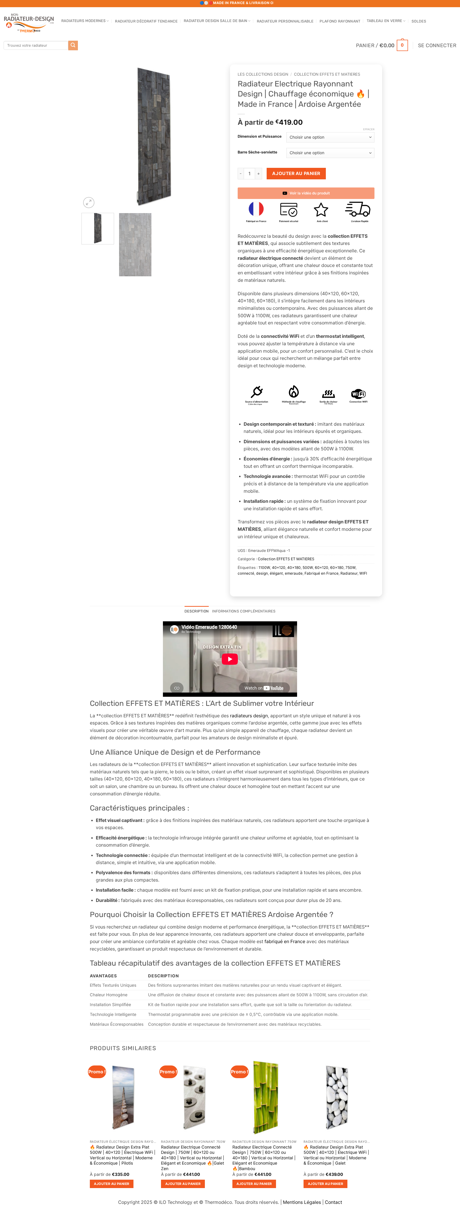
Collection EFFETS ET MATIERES (327, 74)
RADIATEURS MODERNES (83, 21)
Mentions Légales (302, 1202)
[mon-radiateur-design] (29, 21)
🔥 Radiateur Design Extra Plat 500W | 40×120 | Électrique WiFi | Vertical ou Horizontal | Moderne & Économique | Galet (336, 1155)
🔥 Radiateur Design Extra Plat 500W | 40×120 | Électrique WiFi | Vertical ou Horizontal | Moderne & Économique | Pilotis (122, 1155)
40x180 (294, 567)
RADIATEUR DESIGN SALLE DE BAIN (215, 21)
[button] (382, 45)
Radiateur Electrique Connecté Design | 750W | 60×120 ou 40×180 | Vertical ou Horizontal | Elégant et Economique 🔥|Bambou (264, 1157)
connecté (246, 573)
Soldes (419, 21)
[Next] (217, 136)
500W (308, 567)
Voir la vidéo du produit (310, 193)
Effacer (368, 129)
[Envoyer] (73, 45)
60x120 (321, 567)
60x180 (337, 567)
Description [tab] (196, 611)
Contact (333, 1202)
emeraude (294, 573)
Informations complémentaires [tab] (244, 611)
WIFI (363, 573)
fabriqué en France (284, 941)
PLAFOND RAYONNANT (340, 21)
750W (350, 567)
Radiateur (348, 573)
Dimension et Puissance (260, 136)
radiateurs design (249, 716)
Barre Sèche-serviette (257, 152)
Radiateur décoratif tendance (146, 21)
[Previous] (90, 136)
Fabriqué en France (322, 573)
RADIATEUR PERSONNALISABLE (285, 21)
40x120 (278, 567)
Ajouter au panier (296, 173)
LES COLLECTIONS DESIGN (263, 74)
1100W (264, 567)
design (262, 573)
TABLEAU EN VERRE (384, 21)
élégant (276, 573)
